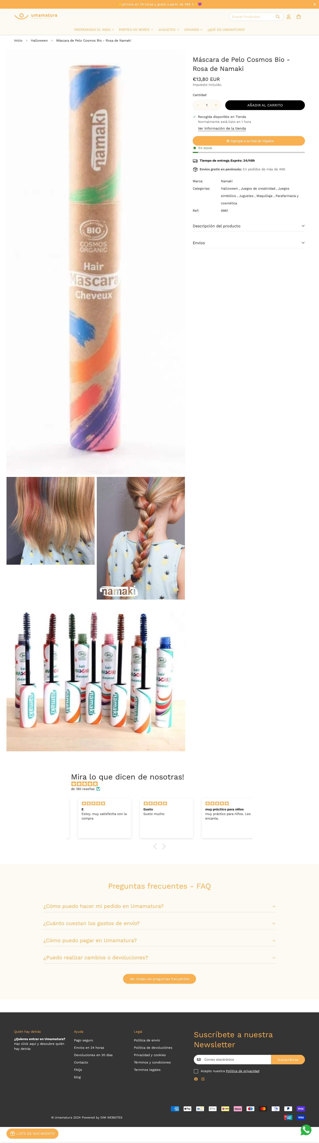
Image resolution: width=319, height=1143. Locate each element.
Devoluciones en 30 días (93, 1055)
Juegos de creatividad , (259, 188)
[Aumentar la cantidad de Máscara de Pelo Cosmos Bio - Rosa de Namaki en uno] (216, 105)
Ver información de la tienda (222, 128)
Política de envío (147, 1040)
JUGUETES (167, 30)
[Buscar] (277, 16)
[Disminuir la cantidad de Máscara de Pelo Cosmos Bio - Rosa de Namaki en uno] (197, 105)
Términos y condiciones (152, 1062)
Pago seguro (83, 1040)
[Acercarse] (177, 59)
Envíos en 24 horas (89, 1048)
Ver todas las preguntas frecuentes (159, 979)
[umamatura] (36, 16)
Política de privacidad (242, 1071)
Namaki (227, 181)
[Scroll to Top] (311, 1119)
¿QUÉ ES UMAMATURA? (226, 30)
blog (77, 1077)
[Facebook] (196, 1079)
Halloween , (230, 188)
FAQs (78, 1070)
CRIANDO (191, 30)
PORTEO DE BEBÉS (134, 30)
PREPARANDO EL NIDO (92, 30)
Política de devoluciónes (153, 1048)
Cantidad (199, 95)
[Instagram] (203, 1079)
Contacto (81, 1062)
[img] (161, 784)
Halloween (39, 40)
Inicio (18, 40)
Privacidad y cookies (150, 1055)
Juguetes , (247, 196)
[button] (299, 17)
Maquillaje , (266, 196)
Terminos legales (147, 1070)
